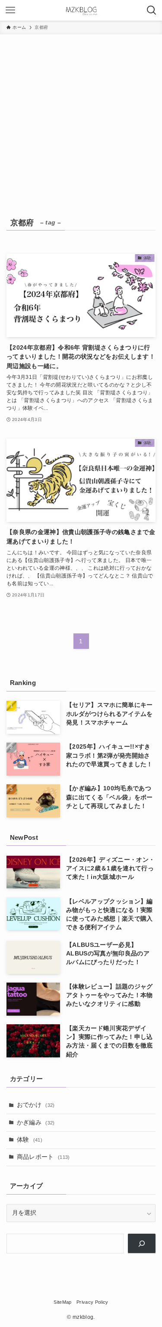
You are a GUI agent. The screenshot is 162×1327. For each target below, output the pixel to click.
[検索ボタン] (151, 10)
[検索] (142, 1243)
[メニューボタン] (10, 10)
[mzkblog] (81, 10)
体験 (29, 1140)
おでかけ (36, 1105)
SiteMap (62, 1302)
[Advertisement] (81, 119)
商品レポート (43, 1157)
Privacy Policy (92, 1302)
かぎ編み (36, 1122)
